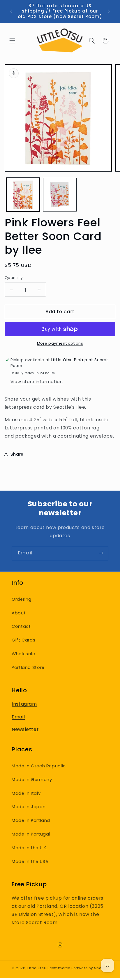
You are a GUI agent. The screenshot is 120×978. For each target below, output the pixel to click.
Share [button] (17, 454)
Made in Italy (26, 793)
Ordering (21, 599)
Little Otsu (36, 968)
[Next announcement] (109, 11)
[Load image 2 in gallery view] (60, 195)
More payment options (60, 343)
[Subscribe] (101, 553)
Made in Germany (32, 780)
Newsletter (25, 729)
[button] (12, 40)
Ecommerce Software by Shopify (77, 968)
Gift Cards (23, 640)
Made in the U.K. (29, 848)
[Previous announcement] (11, 11)
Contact (21, 626)
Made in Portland (31, 820)
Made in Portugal (31, 834)
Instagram (24, 704)
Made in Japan (28, 807)
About (19, 613)
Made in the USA (30, 861)
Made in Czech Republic (39, 766)
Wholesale (23, 654)
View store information (36, 382)
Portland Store (28, 667)
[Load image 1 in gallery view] (23, 195)
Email (18, 716)
